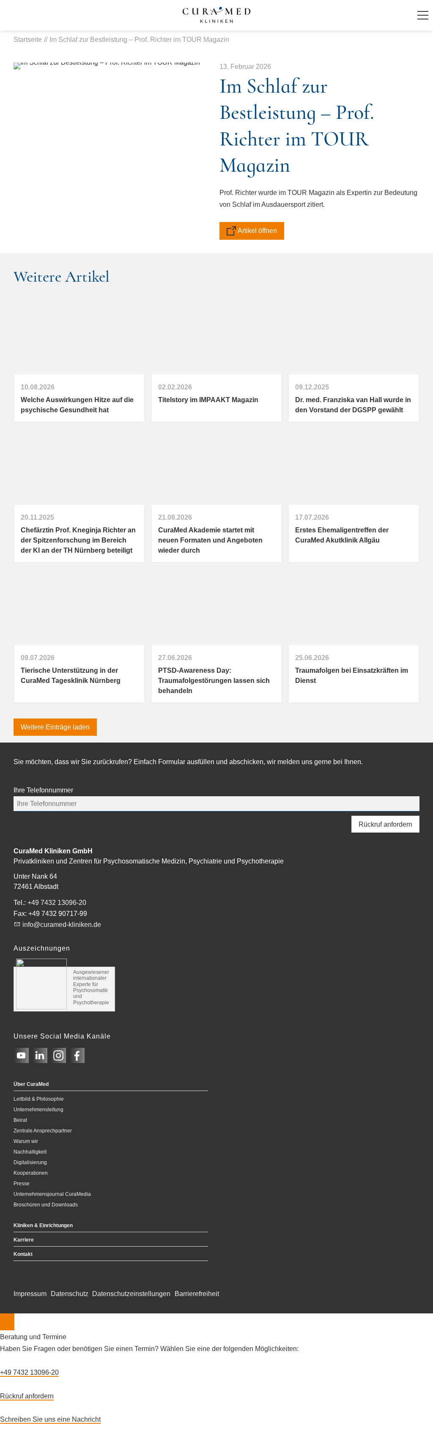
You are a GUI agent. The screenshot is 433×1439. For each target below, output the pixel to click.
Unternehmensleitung (38, 1110)
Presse (22, 1184)
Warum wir (26, 1141)
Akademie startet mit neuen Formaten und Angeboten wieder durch (210, 540)
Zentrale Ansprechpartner (43, 1131)
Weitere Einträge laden (55, 727)
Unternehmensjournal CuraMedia (52, 1194)
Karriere (24, 1240)
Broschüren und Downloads (46, 1205)
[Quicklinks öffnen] (7, 1321)
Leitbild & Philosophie (39, 1099)
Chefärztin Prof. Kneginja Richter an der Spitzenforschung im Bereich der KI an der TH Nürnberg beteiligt (78, 540)
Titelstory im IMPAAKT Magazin (208, 399)
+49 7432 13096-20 (56, 902)
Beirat (20, 1120)
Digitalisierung (30, 1162)
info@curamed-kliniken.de (61, 924)
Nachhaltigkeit (30, 1152)
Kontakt (23, 1254)
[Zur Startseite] (217, 15)
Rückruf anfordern (385, 824)
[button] (423, 15)
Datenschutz (69, 1293)
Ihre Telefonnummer (43, 790)
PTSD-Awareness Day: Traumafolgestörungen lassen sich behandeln (214, 680)
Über (31, 1084)
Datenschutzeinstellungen (131, 1293)
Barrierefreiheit (197, 1293)
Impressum (30, 1293)
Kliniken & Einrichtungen (43, 1225)
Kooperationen (31, 1173)
